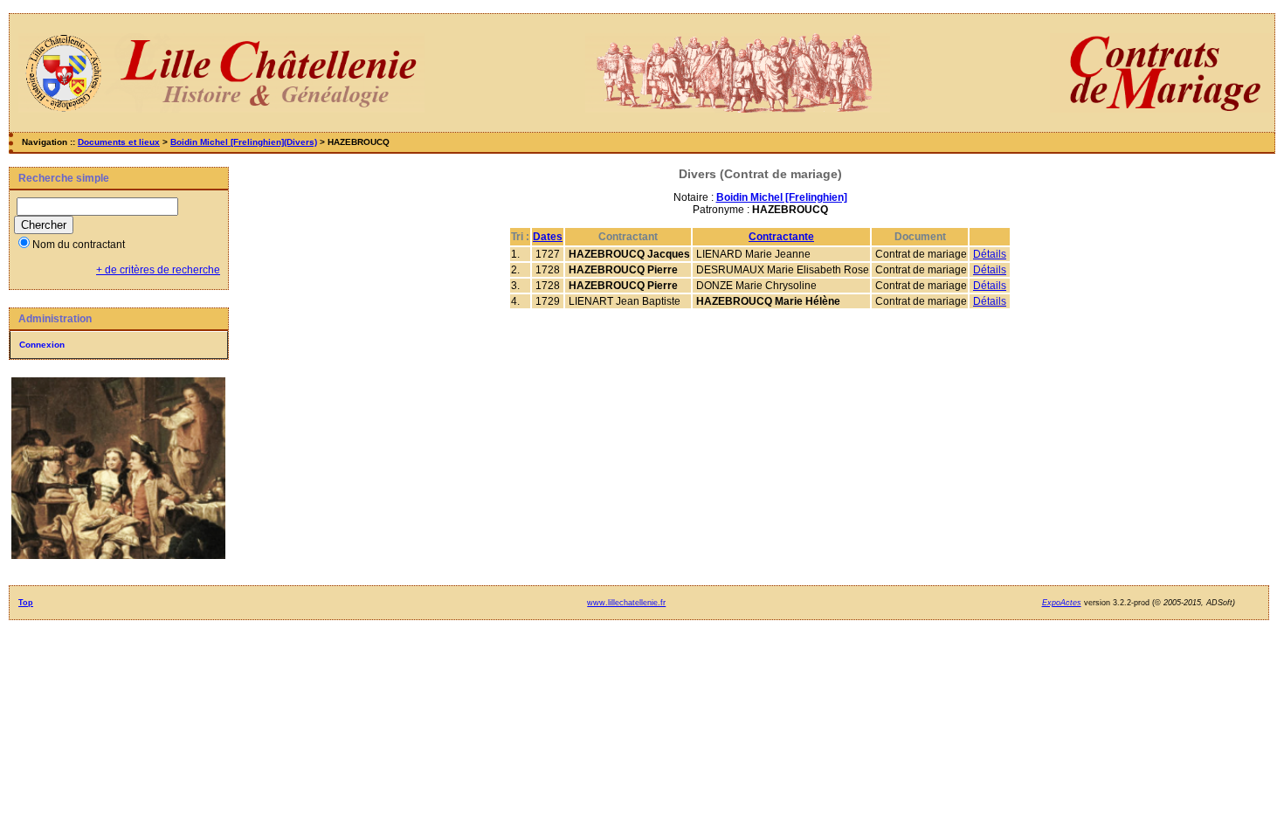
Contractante (781, 237)
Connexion (42, 344)
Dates (548, 237)
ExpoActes (1061, 602)
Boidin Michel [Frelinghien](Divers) (243, 142)
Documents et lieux (119, 142)
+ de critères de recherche (158, 270)
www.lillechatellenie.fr (626, 602)
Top (25, 602)
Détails (989, 254)
